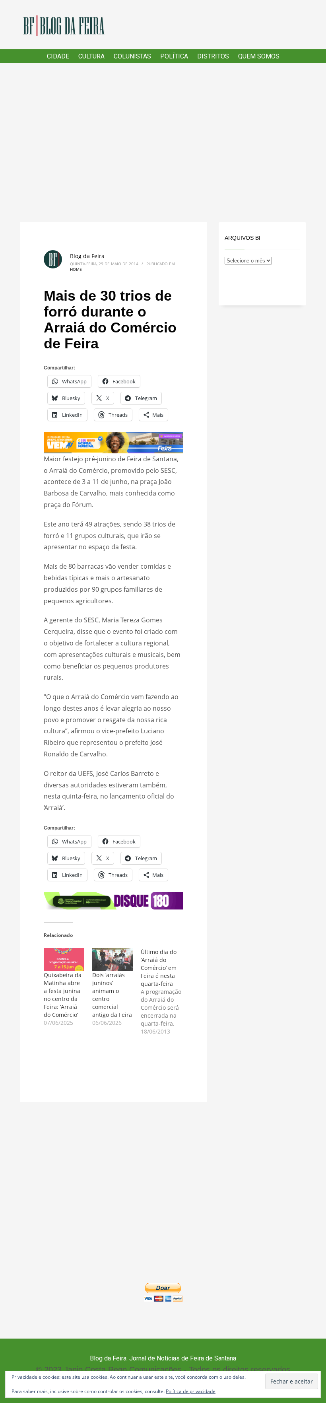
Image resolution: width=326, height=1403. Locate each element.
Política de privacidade (190, 1391)
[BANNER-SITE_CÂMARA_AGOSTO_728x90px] (113, 900)
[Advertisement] (163, 142)
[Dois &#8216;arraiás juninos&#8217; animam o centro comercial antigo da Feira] (112, 959)
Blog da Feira (87, 256)
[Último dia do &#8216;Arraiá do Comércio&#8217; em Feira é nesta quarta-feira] (165, 992)
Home (76, 269)
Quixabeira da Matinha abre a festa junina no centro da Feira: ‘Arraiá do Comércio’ (63, 994)
